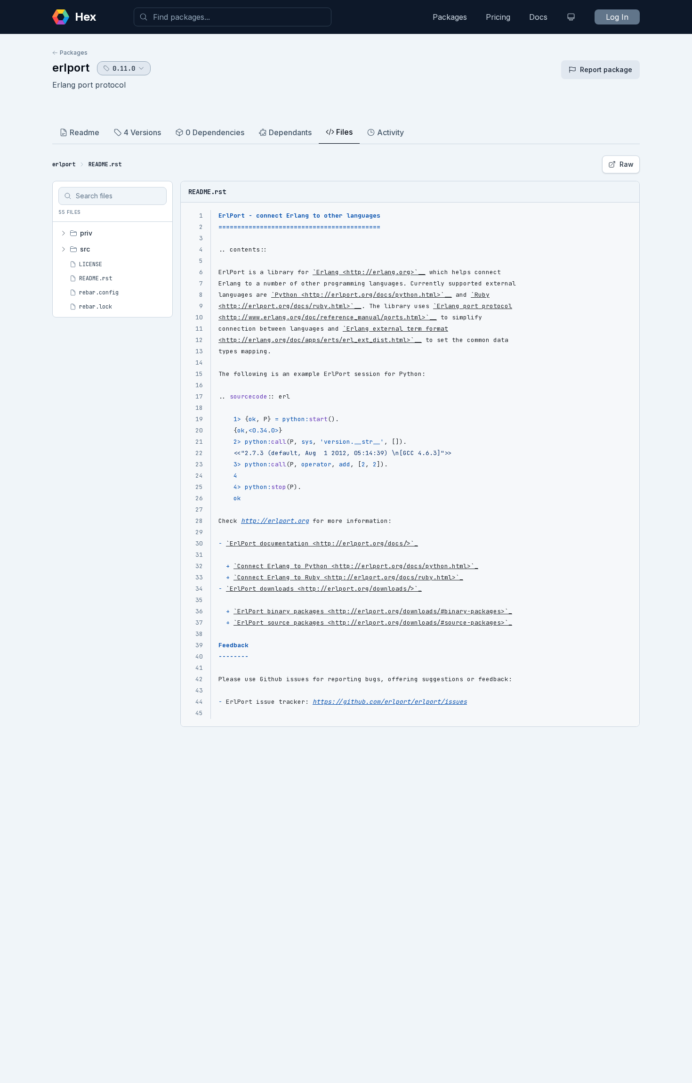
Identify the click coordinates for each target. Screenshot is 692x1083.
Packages (450, 17)
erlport (70, 67)
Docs (538, 17)
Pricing (498, 17)
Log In (617, 17)
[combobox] (232, 17)
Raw (627, 164)
